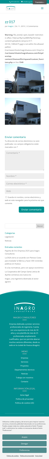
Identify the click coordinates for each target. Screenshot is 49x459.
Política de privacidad (27, 456)
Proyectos (24, 366)
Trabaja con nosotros (24, 377)
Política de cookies (13, 456)
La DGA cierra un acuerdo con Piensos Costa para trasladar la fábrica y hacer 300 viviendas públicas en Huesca (24, 260)
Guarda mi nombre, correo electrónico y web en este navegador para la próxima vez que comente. (24, 200)
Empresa (24, 358)
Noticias (8, 240)
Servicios (24, 362)
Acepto (24, 437)
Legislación (9, 237)
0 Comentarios (32, 26)
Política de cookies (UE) (24, 403)
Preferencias (25, 450)
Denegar (24, 443)
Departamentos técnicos (24, 369)
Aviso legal (38, 456)
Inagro (10, 26)
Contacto (24, 381)
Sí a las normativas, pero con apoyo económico (24, 267)
